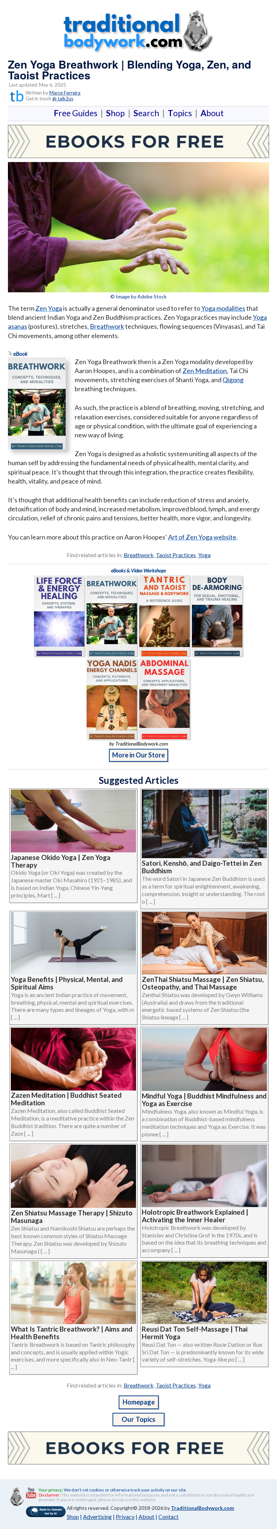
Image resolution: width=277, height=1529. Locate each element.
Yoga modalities (223, 308)
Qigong (233, 380)
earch (147, 113)
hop (117, 113)
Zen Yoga (48, 308)
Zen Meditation (205, 371)
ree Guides (77, 113)
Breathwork (107, 326)
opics (181, 113)
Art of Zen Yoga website (202, 537)
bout (212, 113)
